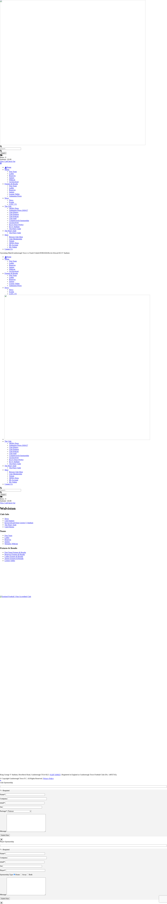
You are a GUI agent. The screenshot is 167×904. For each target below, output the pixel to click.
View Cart (3, 161)
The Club (8, 206)
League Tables (14, 194)
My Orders (13, 247)
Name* (3, 794)
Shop (6, 235)
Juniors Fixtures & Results (14, 559)
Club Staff (12, 218)
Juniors (11, 178)
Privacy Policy (48, 778)
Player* (3, 870)
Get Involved (14, 182)
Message (3, 831)
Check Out (11, 161)
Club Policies (14, 216)
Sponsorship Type (6, 875)
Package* (3, 811)
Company (3, 799)
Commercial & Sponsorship (19, 221)
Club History (13, 212)
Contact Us (9, 249)
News (7, 198)
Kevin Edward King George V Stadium (19, 523)
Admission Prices (15, 196)
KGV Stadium (14, 227)
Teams (7, 170)
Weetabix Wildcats (11, 544)
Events (11, 202)
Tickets (11, 241)
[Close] (1, 839)
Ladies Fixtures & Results (14, 556)
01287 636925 (55, 775)
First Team (13, 172)
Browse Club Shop (16, 237)
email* (2, 803)
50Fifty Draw (14, 208)
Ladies (11, 174)
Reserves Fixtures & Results (15, 554)
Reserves (12, 176)
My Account (13, 245)
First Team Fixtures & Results (15, 552)
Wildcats (12, 180)
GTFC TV (13, 204)
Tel (1, 807)
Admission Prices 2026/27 (18, 210)
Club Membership (15, 239)
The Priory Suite (15, 229)
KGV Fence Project (16, 225)
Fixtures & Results (11, 184)
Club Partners (14, 214)
